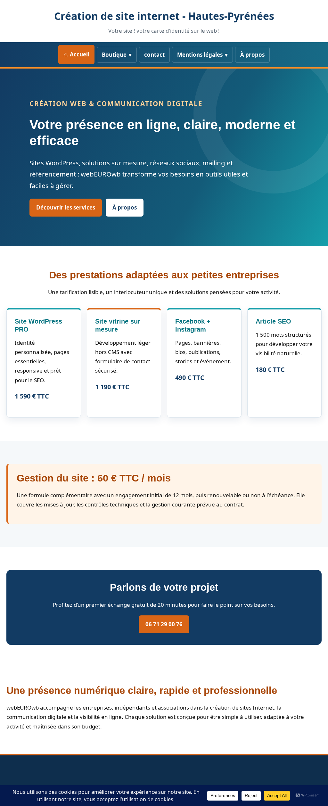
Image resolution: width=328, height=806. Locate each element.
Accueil (79, 54)
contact (154, 54)
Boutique (114, 54)
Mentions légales (200, 54)
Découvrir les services (65, 207)
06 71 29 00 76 (164, 624)
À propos (252, 54)
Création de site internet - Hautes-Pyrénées (164, 16)
